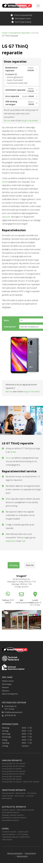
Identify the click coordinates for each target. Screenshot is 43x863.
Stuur (8, 458)
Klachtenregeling (22, 856)
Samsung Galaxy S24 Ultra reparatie (13, 771)
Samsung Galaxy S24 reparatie (12, 776)
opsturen (6, 216)
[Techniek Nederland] (10, 658)
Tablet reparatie (7, 840)
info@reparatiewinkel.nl (13, 712)
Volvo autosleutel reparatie (10, 820)
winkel (5, 181)
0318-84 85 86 (10, 715)
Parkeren (5, 687)
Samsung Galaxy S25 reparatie (12, 769)
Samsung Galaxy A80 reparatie (12, 779)
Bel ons (7, 120)
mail (23, 541)
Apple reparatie (21, 793)
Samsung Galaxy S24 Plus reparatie (13, 774)
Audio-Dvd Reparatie (8, 834)
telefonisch (11, 541)
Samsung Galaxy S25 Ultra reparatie (13, 763)
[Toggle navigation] (38, 6)
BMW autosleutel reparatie (25, 810)
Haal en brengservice (10, 694)
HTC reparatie (31, 793)
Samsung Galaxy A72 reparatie (12, 782)
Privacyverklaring (30, 853)
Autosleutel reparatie (8, 810)
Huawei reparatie (7, 796)
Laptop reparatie (23, 832)
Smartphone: (10, 326)
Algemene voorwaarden (14, 853)
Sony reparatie (19, 796)
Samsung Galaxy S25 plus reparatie (13, 766)
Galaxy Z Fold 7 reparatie (31, 782)
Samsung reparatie (8, 793)
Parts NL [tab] (30, 565)
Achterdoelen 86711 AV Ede (10, 707)
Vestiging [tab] (13, 565)
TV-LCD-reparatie (22, 834)
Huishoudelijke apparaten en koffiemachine (16, 837)
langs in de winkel (30, 120)
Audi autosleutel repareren (10, 812)
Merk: (6, 320)
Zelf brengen (7, 684)
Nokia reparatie (7, 798)
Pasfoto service (8, 681)
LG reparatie (29, 796)
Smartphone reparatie (9, 832)
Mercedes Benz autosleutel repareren (14, 818)
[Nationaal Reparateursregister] (13, 667)
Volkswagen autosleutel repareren (13, 815)
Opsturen (5, 691)
